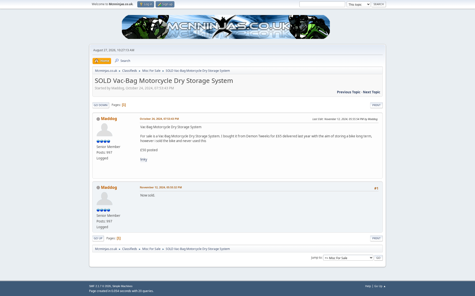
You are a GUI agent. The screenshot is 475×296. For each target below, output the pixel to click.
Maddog (109, 118)
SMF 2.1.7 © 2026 (100, 286)
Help (368, 286)
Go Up (98, 238)
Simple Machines (122, 286)
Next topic (371, 92)
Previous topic (348, 92)
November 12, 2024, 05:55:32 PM (161, 187)
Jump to (316, 257)
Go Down (101, 105)
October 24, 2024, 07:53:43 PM (159, 119)
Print (376, 105)
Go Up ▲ (380, 286)
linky (143, 159)
